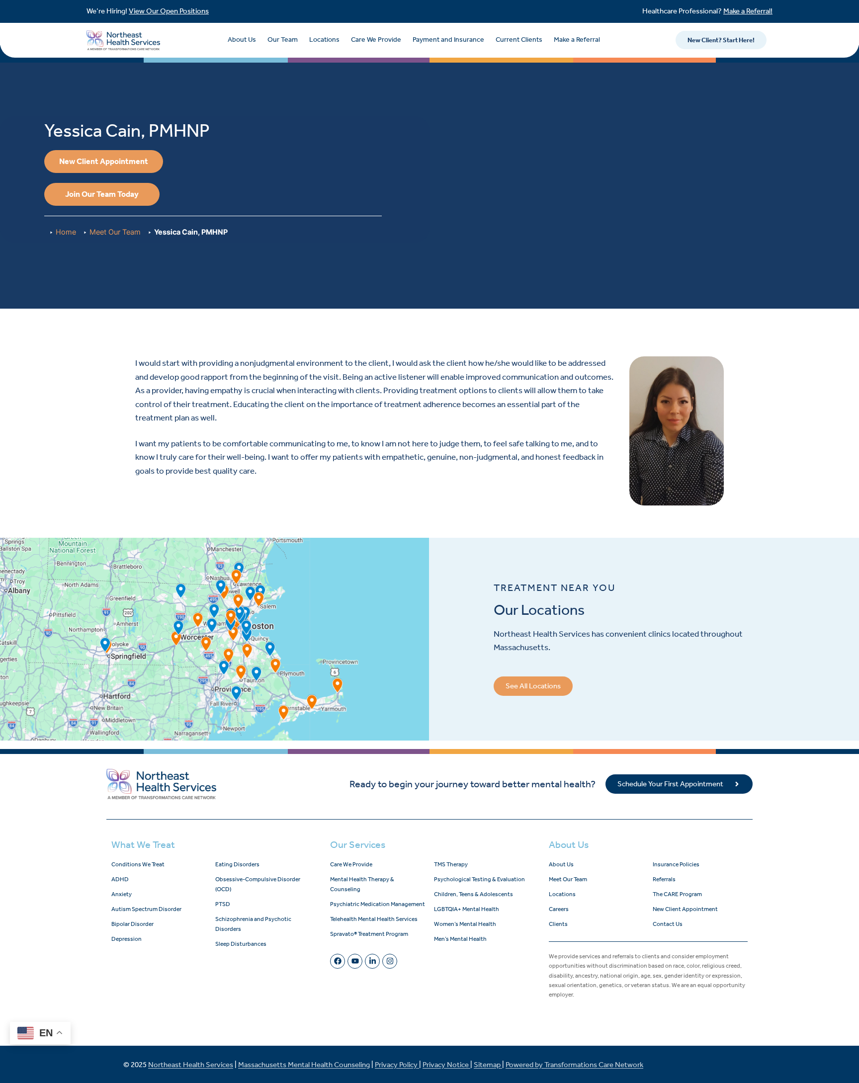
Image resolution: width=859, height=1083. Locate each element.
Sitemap (488, 1064)
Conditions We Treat (138, 864)
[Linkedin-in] (372, 961)
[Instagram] (389, 961)
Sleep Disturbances (240, 943)
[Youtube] (354, 961)
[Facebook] (337, 961)
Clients (558, 923)
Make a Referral (577, 39)
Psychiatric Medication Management (377, 904)
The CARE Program (677, 894)
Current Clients (519, 39)
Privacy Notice (446, 1064)
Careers (559, 909)
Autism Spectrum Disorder (146, 909)
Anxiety (121, 894)
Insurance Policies (676, 864)
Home (66, 232)
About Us (242, 39)
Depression (126, 938)
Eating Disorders (237, 864)
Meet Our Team (115, 232)
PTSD (222, 904)
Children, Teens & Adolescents (473, 894)
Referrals (664, 879)
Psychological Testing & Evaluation (479, 879)
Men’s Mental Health (460, 938)
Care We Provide (376, 39)
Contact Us (668, 923)
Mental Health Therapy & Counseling (362, 884)
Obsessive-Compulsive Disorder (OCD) (257, 884)
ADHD (120, 879)
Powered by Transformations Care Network (574, 1064)
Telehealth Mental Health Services (374, 919)
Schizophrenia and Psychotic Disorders (253, 924)
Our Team (282, 39)
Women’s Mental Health (465, 923)
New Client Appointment (685, 909)
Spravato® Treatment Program (369, 933)
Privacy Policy (397, 1064)
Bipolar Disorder (132, 923)
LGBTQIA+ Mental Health (466, 909)
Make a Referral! (748, 10)
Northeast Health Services (190, 1064)
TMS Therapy (451, 864)
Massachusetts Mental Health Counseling (304, 1064)
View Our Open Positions (169, 10)
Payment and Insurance (448, 39)
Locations (324, 39)
